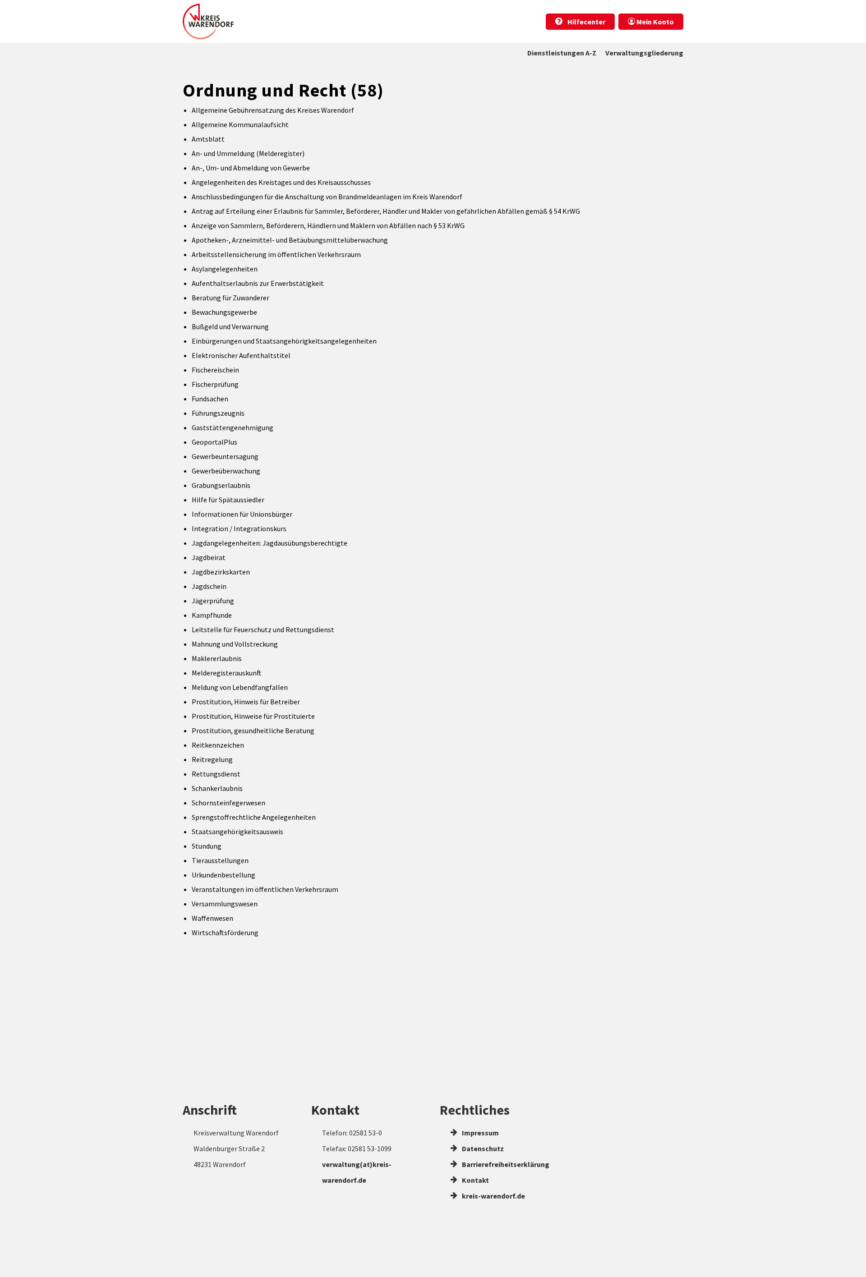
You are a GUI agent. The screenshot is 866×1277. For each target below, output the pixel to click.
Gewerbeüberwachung (226, 470)
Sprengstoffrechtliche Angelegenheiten (254, 817)
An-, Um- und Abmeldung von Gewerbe (251, 167)
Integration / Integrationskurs (239, 528)
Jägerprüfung (213, 600)
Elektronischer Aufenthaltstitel (241, 355)
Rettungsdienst (216, 773)
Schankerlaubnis (217, 788)
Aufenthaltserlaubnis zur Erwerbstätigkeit (258, 283)
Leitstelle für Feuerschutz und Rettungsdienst (263, 629)
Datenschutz (482, 1148)
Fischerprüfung (215, 384)
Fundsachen (210, 398)
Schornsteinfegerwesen (228, 802)
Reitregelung (212, 759)
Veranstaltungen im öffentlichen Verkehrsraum (265, 889)
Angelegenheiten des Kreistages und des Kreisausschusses (281, 182)
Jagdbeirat (209, 557)
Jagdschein (209, 586)
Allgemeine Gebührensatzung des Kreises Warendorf (273, 110)
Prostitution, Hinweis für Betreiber (246, 701)
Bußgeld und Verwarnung (230, 326)
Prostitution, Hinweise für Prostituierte (253, 716)
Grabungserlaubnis (221, 485)
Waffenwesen (212, 918)
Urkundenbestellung (223, 874)
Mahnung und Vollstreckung (235, 643)
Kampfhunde (212, 615)
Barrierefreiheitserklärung (505, 1164)
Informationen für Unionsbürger (242, 514)
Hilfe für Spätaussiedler (228, 499)
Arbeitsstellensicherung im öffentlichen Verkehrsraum (276, 254)
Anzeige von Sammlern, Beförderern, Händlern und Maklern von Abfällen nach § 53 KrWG (328, 225)
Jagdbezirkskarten (221, 571)
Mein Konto (654, 21)
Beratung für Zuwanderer (230, 297)
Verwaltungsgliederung (644, 52)
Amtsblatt (208, 138)
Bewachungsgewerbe (224, 312)
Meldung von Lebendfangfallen (240, 687)
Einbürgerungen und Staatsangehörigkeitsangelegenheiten (284, 340)
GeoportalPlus (214, 441)
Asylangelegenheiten (225, 268)
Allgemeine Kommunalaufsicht (240, 124)
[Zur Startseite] (208, 21)
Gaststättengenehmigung (232, 427)
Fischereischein (215, 369)
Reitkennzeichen (218, 744)
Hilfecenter (585, 21)
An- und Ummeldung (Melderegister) (248, 153)
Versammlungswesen (225, 903)
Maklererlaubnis (217, 658)
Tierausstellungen (220, 860)
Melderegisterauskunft (227, 672)
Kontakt (475, 1180)
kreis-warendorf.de (493, 1195)
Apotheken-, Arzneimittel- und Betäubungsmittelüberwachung (290, 239)
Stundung (206, 845)
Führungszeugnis (218, 413)
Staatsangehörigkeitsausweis (237, 831)
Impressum (480, 1132)
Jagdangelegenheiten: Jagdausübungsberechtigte (269, 542)
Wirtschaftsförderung (225, 932)
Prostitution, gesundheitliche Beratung (253, 730)
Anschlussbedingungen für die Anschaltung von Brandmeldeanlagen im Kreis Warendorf (327, 196)
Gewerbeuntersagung (225, 456)
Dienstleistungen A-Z (561, 52)
